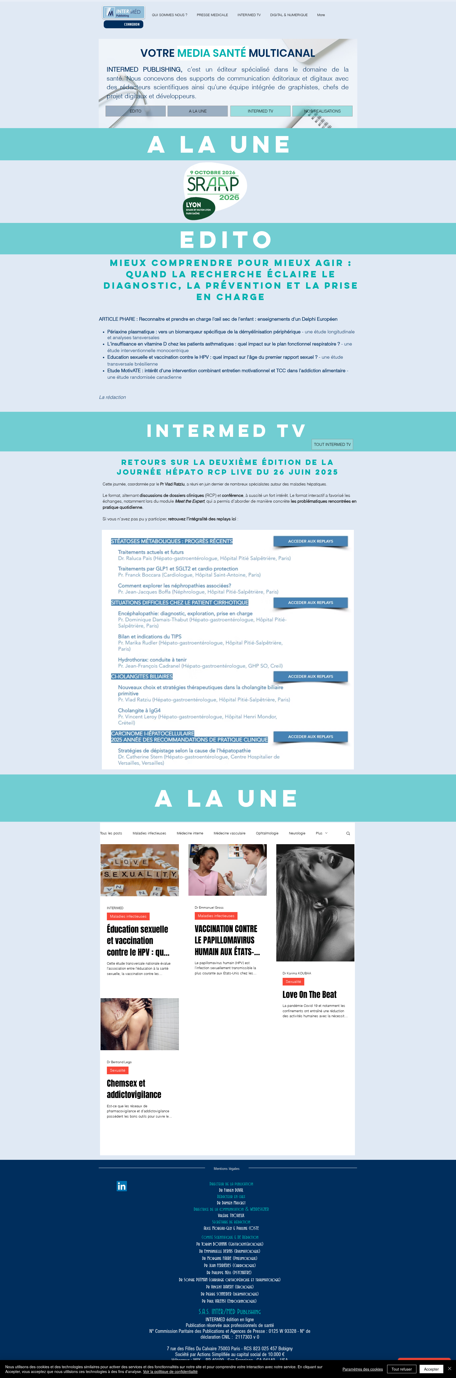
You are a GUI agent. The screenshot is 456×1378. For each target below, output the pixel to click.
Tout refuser (402, 1369)
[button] (348, 834)
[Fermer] (449, 1369)
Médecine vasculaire (229, 833)
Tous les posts (111, 833)
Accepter (431, 1369)
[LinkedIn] (122, 1186)
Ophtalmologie (267, 833)
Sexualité (293, 981)
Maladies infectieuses (149, 833)
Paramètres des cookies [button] (363, 1369)
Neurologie (297, 833)
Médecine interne (190, 833)
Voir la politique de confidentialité (170, 1371)
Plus (319, 833)
